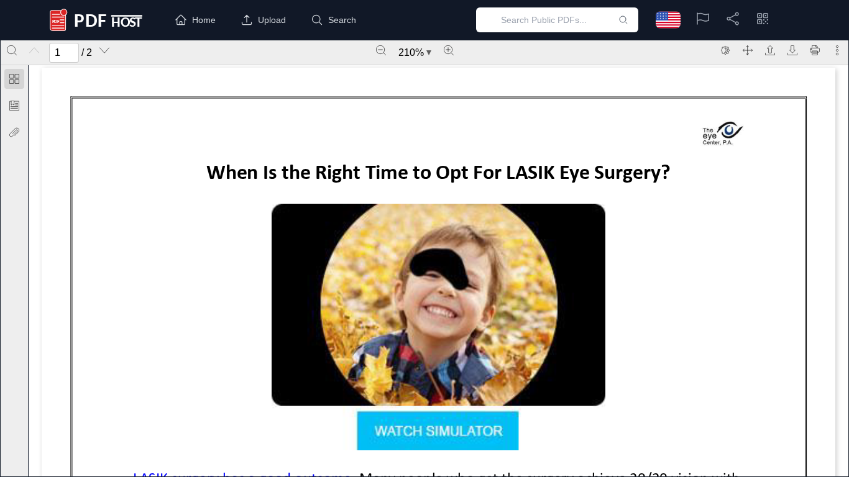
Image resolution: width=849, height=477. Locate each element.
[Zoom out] (381, 50)
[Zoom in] (449, 50)
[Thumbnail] (14, 79)
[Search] (12, 50)
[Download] (792, 50)
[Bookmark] (14, 106)
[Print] (815, 50)
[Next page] (104, 50)
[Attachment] (14, 132)
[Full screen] (748, 50)
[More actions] (837, 50)
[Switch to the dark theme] (725, 50)
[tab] (14, 81)
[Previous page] (34, 50)
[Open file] (770, 50)
